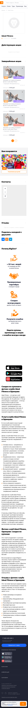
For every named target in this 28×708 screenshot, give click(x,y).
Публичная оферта (6, 688)
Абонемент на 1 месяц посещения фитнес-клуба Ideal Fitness (12, 81)
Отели (8, 6)
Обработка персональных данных (9, 685)
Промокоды (19, 6)
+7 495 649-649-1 (7, 638)
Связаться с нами (14, 645)
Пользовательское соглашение (8, 686)
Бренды (3, 10)
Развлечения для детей (14, 171)
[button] (2, 162)
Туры (13, 6)
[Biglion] (3, 2)
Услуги (4, 6)
